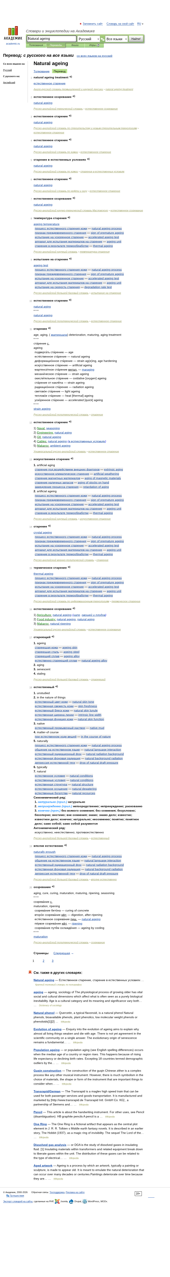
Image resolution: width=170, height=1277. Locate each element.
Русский (7, 70)
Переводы (56, 45)
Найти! (136, 38)
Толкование (42, 71)
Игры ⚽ (94, 45)
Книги (75, 45)
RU (139, 23)
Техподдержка (57, 1192)
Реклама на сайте (75, 1192)
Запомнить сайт (93, 23)
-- (71, 210)
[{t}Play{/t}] (70, 76)
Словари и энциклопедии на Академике (60, 31)
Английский (9, 82)
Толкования (36, 45)
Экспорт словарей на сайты (18, 1201)
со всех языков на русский (94, 55)
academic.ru (13, 43)
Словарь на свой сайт (120, 23)
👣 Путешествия (15, 1195)
